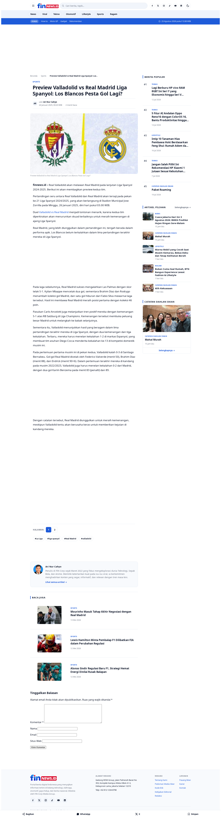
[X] (158, 5)
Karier (182, 784)
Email (33, 734)
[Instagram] (163, 5)
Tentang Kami (161, 780)
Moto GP (54, 21)
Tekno (56, 14)
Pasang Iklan (185, 780)
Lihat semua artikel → (56, 582)
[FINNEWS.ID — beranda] (48, 5)
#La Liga (39, 538)
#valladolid (86, 538)
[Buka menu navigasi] (33, 6)
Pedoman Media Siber (165, 784)
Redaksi (158, 795)
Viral (44, 14)
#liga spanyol (53, 538)
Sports (100, 14)
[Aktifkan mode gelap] (188, 6)
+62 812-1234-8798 (108, 790)
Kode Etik (159, 787)
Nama (33, 728)
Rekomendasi (75, 21)
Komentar (37, 722)
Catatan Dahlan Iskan (156, 336)
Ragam (113, 14)
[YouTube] (175, 5)
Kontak (182, 787)
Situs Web (35, 741)
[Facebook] (152, 5)
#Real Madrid (70, 538)
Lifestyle (86, 14)
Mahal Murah (153, 339)
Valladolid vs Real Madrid (54, 212)
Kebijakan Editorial (163, 792)
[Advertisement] (110, 47)
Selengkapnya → (183, 207)
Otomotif (71, 14)
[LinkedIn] (181, 5)
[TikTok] (169, 5)
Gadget (63, 21)
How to (44, 21)
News (33, 14)
